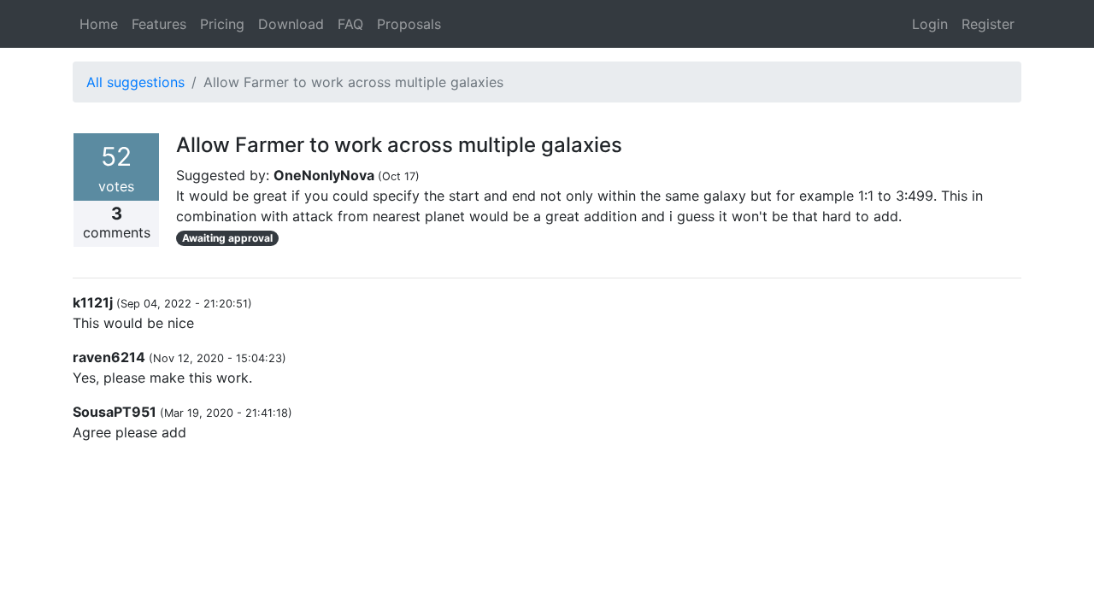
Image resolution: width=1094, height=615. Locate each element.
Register (988, 23)
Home (98, 23)
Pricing (222, 23)
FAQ (350, 23)
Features (159, 23)
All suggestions (135, 82)
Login (930, 23)
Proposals (409, 23)
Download (291, 23)
